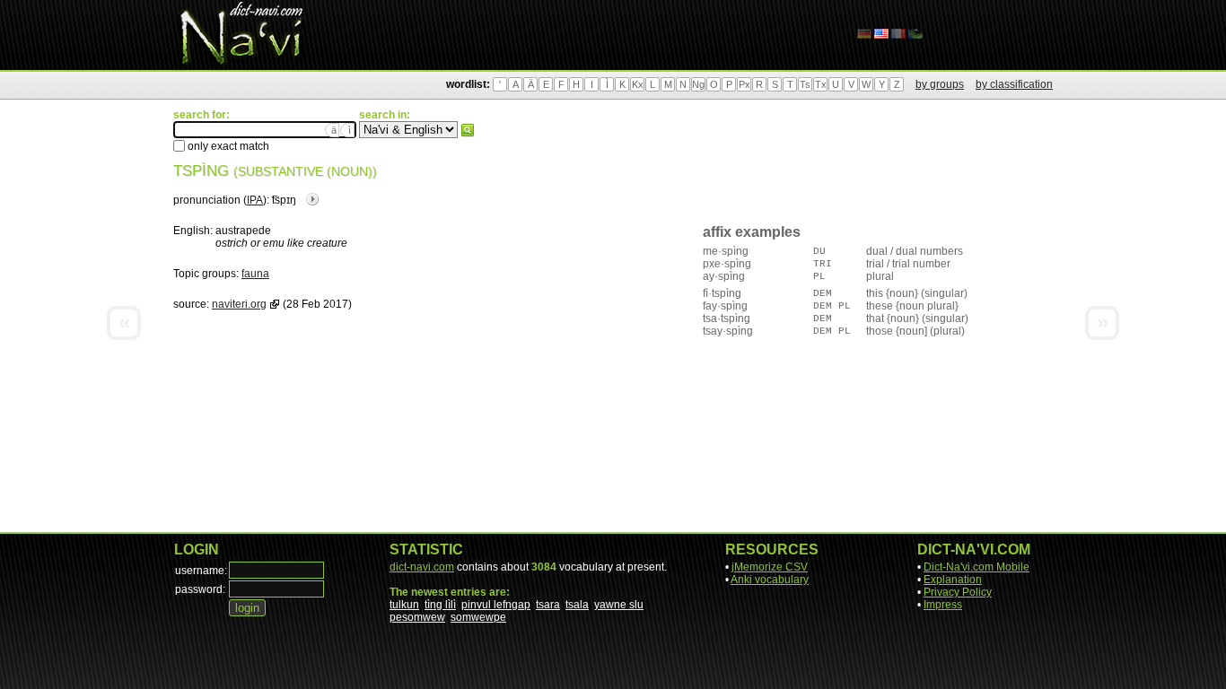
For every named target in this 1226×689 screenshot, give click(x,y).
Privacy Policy (958, 592)
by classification (1014, 84)
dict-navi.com (422, 567)
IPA (255, 200)
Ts (805, 84)
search (467, 130)
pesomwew (417, 617)
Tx (821, 84)
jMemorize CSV (769, 567)
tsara (548, 604)
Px (744, 84)
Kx (638, 84)
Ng (698, 84)
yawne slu (619, 604)
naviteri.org (239, 304)
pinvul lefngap (495, 604)
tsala (577, 604)
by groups (939, 84)
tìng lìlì (440, 604)
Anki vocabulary (770, 579)
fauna (255, 273)
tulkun (404, 604)
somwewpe (478, 617)
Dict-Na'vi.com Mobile (976, 567)
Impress (943, 604)
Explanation (953, 579)
